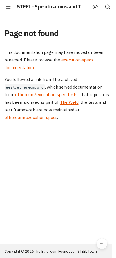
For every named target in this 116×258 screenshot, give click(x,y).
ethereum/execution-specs (31, 117)
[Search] (107, 7)
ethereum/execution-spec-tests (46, 94)
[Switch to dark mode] (95, 7)
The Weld (69, 102)
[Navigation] (8, 7)
